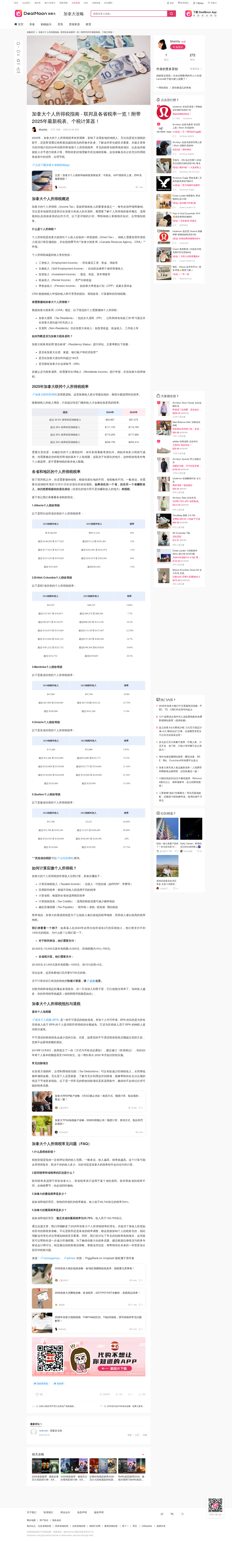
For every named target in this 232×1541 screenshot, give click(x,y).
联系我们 (185, 2)
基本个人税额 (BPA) (47, 1020)
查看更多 (195, 68)
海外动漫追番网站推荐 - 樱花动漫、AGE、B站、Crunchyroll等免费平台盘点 (179, 758)
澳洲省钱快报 (111, 1525)
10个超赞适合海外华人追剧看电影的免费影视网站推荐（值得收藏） (180, 718)
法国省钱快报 (78, 1525)
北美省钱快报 (44, 1525)
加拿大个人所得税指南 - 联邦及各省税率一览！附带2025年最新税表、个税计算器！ (76, 32)
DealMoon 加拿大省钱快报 (35, 12)
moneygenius (51, 1258)
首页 (16, 2)
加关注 (179, 47)
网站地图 (31, 1520)
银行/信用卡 (50, 2)
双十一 (125, 1525)
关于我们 (31, 1512)
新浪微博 (161, 1513)
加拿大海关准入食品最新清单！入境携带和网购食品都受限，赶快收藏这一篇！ (180, 769)
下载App (200, 3)
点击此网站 (67, 858)
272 (192, 55)
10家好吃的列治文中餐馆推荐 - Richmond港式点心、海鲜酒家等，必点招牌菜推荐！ (180, 782)
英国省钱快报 (61, 1525)
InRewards (147, 1525)
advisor (71, 1258)
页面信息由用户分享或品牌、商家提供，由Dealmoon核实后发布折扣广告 (60, 1531)
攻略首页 (31, 32)
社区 (86, 2)
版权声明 (99, 1512)
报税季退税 (42, 1383)
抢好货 (37, 2)
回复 (145, 1434)
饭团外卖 (161, 1525)
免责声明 (82, 1512)
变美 (60, 24)
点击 (92, 981)
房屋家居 (74, 24)
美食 (32, 24)
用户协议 (44, 1520)
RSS (182, 1513)
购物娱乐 (46, 24)
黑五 (135, 1525)
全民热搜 (76, 2)
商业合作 (65, 1512)
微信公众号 (172, 1513)
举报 (130, 1434)
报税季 (60, 1383)
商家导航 (63, 2)
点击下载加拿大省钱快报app (52, 165)
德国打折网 (94, 1525)
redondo (43, 1430)
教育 (88, 24)
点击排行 (26, 2)
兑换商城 (96, 2)
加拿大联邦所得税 (46, 394)
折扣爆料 (108, 2)
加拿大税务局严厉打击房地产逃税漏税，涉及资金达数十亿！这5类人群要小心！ (75, 1406)
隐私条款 (56, 1520)
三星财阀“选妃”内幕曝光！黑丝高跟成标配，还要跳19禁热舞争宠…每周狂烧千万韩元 (180, 796)
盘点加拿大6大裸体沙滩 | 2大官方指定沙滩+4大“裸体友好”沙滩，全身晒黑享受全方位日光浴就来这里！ (180, 731)
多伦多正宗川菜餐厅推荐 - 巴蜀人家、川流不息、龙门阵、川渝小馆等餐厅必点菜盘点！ (180, 745)
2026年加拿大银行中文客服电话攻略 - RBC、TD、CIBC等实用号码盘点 (180, 707)
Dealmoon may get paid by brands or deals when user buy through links (60, 1535)
